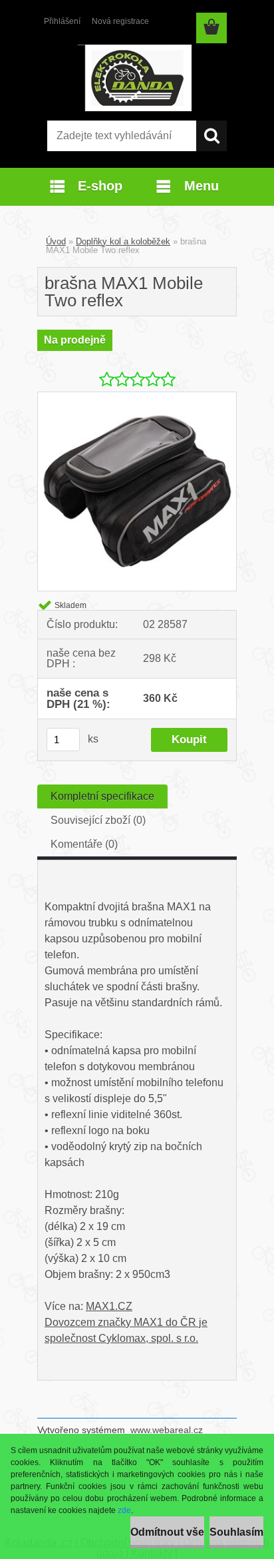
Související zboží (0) (98, 820)
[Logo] (136, 78)
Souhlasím (236, 1532)
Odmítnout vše (167, 1532)
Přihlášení (62, 21)
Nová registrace (120, 21)
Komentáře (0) (84, 844)
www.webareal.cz (166, 1429)
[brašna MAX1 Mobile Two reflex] (137, 397)
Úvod (56, 241)
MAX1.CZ (109, 1306)
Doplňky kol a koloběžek (123, 241)
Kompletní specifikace (102, 796)
